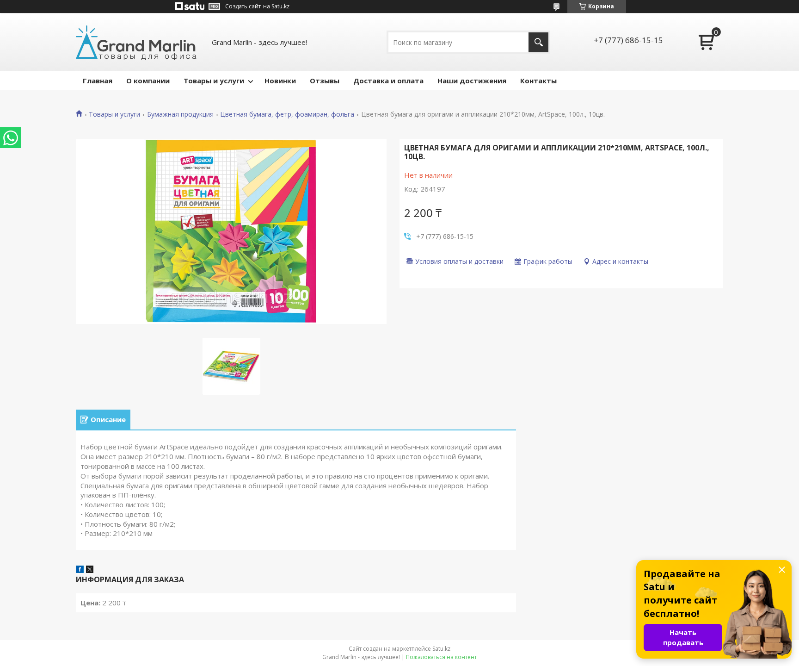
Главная (97, 80)
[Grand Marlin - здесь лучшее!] (136, 42)
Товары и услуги (214, 80)
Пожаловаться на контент (441, 657)
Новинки (280, 80)
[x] (89, 570)
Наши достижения (471, 80)
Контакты (538, 80)
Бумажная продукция (180, 114)
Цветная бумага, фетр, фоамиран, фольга (287, 114)
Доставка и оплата (388, 80)
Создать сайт (243, 6)
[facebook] (80, 570)
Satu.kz (441, 649)
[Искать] (538, 42)
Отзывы (324, 80)
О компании (148, 80)
